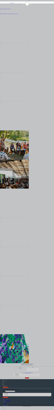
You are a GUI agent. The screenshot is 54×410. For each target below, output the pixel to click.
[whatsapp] (18, 16)
